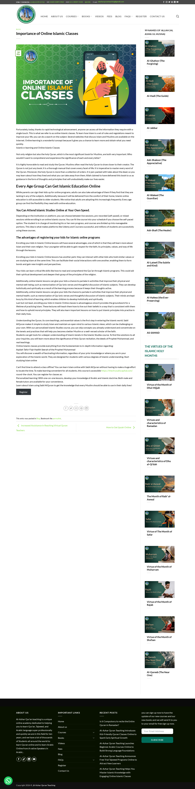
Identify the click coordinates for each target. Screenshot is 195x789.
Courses (71, 16)
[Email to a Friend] (76, 408)
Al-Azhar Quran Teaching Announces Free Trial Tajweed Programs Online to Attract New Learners (118, 760)
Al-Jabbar (152, 128)
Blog (118, 16)
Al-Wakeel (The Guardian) (155, 197)
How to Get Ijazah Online (118, 427)
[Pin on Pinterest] (81, 408)
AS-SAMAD (153, 332)
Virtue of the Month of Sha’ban (159, 639)
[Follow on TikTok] (24, 759)
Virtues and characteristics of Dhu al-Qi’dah (159, 461)
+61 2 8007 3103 (76, 2)
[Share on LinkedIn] (86, 408)
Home (44, 16)
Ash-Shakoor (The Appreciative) (156, 162)
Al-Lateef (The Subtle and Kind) (158, 264)
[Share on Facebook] (66, 408)
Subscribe (157, 739)
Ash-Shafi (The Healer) (159, 230)
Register (141, 16)
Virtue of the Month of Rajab (159, 603)
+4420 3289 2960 (56, 2)
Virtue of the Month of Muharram (159, 568)
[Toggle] (93, 732)
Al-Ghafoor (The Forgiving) (156, 62)
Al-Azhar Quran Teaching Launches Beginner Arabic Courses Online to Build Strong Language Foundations (117, 747)
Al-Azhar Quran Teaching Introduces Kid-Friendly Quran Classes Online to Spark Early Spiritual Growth (118, 734)
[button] (8, 780)
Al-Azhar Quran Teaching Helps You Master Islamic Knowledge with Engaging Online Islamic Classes (117, 772)
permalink (57, 418)
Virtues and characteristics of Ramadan (156, 422)
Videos (99, 16)
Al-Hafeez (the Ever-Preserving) (158, 299)
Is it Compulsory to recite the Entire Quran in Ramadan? (117, 723)
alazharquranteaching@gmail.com (111, 2)
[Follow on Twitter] (169, 2)
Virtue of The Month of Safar (159, 533)
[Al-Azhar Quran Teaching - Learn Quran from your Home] (26, 14)
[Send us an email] (172, 2)
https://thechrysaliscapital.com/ (117, 370)
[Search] (177, 16)
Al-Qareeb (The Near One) (158, 674)
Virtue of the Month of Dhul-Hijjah (159, 386)
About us (57, 16)
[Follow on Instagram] (166, 2)
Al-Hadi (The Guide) (157, 96)
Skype (88, 2)
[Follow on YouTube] (177, 2)
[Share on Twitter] (71, 408)
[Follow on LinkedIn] (175, 2)
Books (86, 16)
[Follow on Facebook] (164, 2)
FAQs (128, 16)
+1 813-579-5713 (37, 2)
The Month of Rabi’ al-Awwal (159, 498)
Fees (109, 16)
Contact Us (157, 16)
